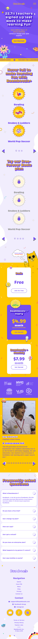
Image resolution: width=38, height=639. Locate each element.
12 (25, 463)
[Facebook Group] (19, 612)
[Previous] (3, 151)
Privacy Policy (19, 622)
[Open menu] (34, 3)
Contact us (19, 594)
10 (22, 463)
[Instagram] (28, 612)
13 (27, 463)
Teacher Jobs (19, 625)
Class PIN (19, 584)
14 (29, 463)
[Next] (34, 151)
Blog (18, 589)
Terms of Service (19, 620)
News (19, 586)
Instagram (20, 607)
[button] (19, 493)
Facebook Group (20, 604)
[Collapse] (34, 493)
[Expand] (34, 510)
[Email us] (10, 612)
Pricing (19, 591)
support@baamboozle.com (20, 602)
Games (19, 582)
